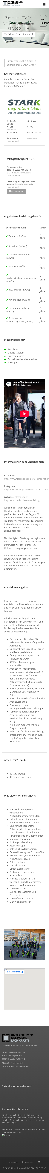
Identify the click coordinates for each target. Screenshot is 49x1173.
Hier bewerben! (16, 191)
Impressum (13, 1162)
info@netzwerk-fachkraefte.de (16, 1066)
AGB (38, 1162)
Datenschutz (15, 1132)
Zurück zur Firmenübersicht (18, 34)
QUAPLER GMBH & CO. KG (35, 1168)
